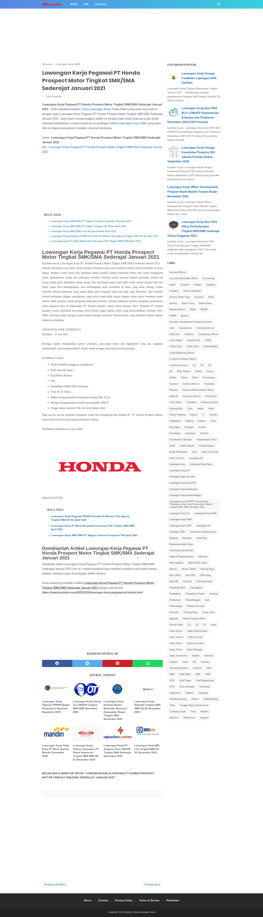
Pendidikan (175, 593)
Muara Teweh (189, 569)
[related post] (56, 689)
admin (172, 284)
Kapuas (202, 421)
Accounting (208, 278)
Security (205, 662)
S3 (204, 624)
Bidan (193, 309)
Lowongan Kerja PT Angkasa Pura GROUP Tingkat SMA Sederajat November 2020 (117, 750)
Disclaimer (172, 900)
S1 (189, 624)
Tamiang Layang (177, 699)
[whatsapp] (148, 663)
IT (203, 414)
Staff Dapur (185, 680)
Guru (190, 408)
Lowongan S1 (203, 525)
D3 (209, 365)
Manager (186, 538)
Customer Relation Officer (182, 359)
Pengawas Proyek (195, 593)
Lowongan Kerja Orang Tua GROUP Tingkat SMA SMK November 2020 (87, 706)
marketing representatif (181, 550)
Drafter (172, 377)
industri (194, 414)
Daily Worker (183, 371)
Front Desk (211, 396)
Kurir (194, 452)
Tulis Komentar (54, 96)
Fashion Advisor (191, 383)
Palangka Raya (204, 581)
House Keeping (177, 414)
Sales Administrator (197, 631)
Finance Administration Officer (198, 390)
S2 (196, 624)
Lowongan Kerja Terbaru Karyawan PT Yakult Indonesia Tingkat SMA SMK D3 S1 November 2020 (86, 752)
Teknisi (195, 699)
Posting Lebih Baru (55, 884)
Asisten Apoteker (192, 291)
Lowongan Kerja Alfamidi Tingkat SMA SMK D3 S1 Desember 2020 (147, 706)
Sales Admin (175, 631)
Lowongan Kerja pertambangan (185, 495)
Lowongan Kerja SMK (180, 519)
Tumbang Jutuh (177, 711)
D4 (170, 371)
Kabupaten (175, 421)
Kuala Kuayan (206, 445)
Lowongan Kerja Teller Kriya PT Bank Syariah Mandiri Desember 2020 (55, 750)
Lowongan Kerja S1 (179, 513)
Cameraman (185, 328)
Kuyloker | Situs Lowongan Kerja (90, 109)
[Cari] (219, 5)
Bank (211, 297)
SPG (171, 680)
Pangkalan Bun (177, 587)
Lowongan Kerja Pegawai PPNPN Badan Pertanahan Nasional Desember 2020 (56, 706)
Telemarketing (210, 699)
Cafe (171, 328)
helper (200, 408)
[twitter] (87, 663)
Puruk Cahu (208, 612)
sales (213, 624)
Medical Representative (181, 556)
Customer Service (178, 365)
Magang (173, 538)
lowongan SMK (177, 531)
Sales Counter (195, 637)
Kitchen (204, 433)
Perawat (213, 593)
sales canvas (176, 637)
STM (171, 686)
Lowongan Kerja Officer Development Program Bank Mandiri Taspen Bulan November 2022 (192, 192)
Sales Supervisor (178, 655)
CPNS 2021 (192, 346)
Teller (172, 705)
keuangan (190, 433)
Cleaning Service (205, 328)
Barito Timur (188, 303)
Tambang (203, 693)
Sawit (185, 662)
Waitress (174, 717)
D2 (202, 365)
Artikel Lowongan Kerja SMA (128, 123)
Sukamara (204, 686)
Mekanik (203, 556)
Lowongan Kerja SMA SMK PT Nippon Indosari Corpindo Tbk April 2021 (91, 221)
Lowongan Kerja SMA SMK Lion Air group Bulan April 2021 (84, 231)
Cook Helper (175, 340)
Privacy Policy (123, 900)
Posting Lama (152, 884)
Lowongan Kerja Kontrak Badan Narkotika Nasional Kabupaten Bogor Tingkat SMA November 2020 (115, 710)
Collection (174, 334)
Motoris (173, 569)
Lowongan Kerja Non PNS (182, 483)
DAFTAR (57, 497)
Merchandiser (176, 562)
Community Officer (208, 334)
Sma (86, 4)
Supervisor (175, 693)
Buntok (184, 315)
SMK (172, 674)
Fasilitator (209, 383)
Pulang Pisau (191, 612)
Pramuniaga (175, 606)
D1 (194, 365)
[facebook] (57, 663)
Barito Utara (205, 303)
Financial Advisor (192, 396)
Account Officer (177, 272)
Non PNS (190, 575)
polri (207, 600)
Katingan (189, 427)
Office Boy (205, 575)
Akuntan (185, 284)
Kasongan (174, 427)
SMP (198, 674)
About (87, 900)
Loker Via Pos (176, 458)
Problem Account (195, 606)
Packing (187, 581)
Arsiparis (174, 291)
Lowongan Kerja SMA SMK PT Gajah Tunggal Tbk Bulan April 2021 (88, 226)
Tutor (193, 711)
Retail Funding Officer (194, 618)
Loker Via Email (210, 452)
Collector (189, 334)
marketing (201, 538)
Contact (103, 900)
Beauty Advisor (177, 309)
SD (194, 662)
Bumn (73, 4)
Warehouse (189, 717)
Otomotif (173, 581)
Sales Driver (175, 643)
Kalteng (189, 421)
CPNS (208, 340)
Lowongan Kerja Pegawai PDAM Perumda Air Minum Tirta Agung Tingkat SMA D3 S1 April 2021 (105, 236)
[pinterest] (118, 663)
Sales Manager (194, 649)
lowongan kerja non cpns (182, 476)
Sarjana (101, 4)
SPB (207, 674)
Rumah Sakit (176, 624)
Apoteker (210, 284)
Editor (195, 377)
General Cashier (209, 402)
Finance (173, 390)
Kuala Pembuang (178, 452)
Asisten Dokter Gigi (179, 297)
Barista (173, 303)
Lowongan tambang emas (203, 531)
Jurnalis (213, 414)
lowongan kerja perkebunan (183, 489)
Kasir (213, 421)
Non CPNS (175, 575)
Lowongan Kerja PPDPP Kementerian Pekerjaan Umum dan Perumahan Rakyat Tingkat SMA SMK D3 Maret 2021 (190, 504)
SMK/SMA (185, 674)
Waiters (204, 711)
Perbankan (175, 600)
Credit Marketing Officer (181, 353)
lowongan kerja (177, 464)
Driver (184, 377)
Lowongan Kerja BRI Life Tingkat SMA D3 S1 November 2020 (146, 749)
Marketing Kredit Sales (181, 544)
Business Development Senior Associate (190, 322)
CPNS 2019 (175, 346)
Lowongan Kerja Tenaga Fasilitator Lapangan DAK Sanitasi (199, 78)
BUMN (172, 315)
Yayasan (204, 717)
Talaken (189, 693)
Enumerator (209, 377)
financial (173, 396)
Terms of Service (149, 900)
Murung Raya (207, 569)
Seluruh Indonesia (178, 668)
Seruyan (197, 668)
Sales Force (175, 649)
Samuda (208, 655)
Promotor (174, 612)
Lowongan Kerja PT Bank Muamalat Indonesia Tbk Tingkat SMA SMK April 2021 (96, 241)
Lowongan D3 (196, 458)
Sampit (195, 655)
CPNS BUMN (210, 346)
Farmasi (173, 383)
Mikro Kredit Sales (197, 562)
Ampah (197, 284)
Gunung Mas (176, 408)
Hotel (211, 408)
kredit (172, 445)
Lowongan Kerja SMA (205, 513)
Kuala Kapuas (187, 445)
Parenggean (196, 587)
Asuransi (199, 297)
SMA (208, 668)
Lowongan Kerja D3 (179, 470)
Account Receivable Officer (183, 278)
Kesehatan (175, 433)
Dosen (210, 371)
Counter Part (193, 340)
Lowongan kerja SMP (180, 525)
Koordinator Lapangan (180, 439)
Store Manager (186, 686)
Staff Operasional (205, 680)
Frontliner (191, 402)
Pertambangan (192, 600)
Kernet (202, 427)
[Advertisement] (107, 25)
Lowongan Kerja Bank (201, 464)
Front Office (175, 402)
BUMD (204, 309)
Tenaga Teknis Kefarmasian (194, 705)
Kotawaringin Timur (207, 439)
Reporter (173, 618)
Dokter (198, 371)
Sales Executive (195, 643)
